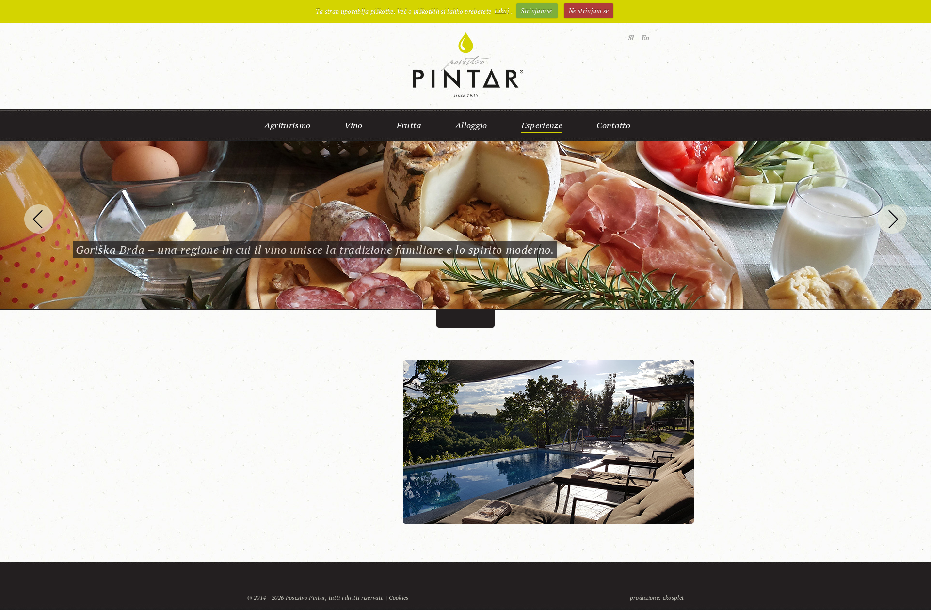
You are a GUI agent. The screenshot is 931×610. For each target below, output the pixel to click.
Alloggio (471, 125)
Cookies (399, 597)
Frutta (409, 125)
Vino (353, 125)
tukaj (502, 10)
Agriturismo (287, 125)
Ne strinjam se (589, 10)
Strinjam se (537, 10)
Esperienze (542, 125)
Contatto (613, 125)
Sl (631, 37)
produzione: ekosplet (657, 597)
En (646, 37)
